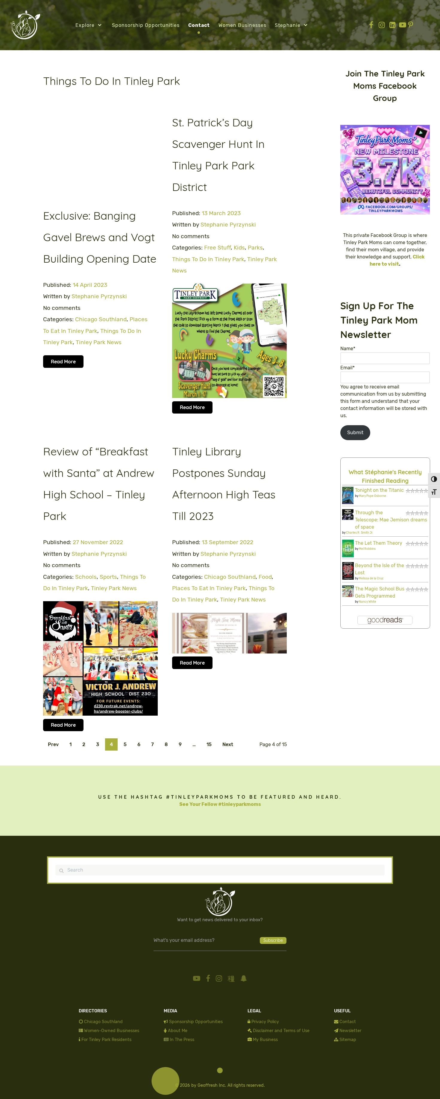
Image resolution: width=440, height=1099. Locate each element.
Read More (63, 362)
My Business (265, 1039)
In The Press (182, 1039)
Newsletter (350, 1030)
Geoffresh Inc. (212, 1085)
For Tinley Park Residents (106, 1039)
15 (209, 744)
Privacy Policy (265, 1021)
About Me (177, 1030)
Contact (347, 1021)
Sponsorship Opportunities (196, 1021)
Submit (355, 432)
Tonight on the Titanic (379, 490)
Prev (53, 744)
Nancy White (367, 602)
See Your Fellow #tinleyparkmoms (220, 804)
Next (227, 744)
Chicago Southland (103, 1021)
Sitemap (347, 1039)
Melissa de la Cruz (371, 578)
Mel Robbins (367, 549)
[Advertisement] (100, 153)
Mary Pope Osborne (372, 496)
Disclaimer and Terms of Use (281, 1030)
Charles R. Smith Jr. (359, 533)
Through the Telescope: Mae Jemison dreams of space (391, 520)
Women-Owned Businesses (111, 1030)
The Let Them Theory (378, 543)
